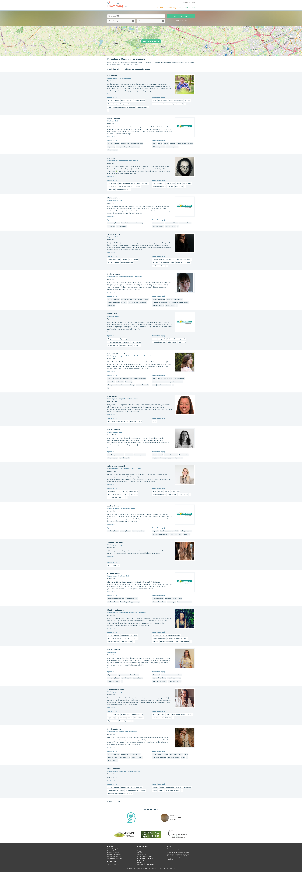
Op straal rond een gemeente (175, 849)
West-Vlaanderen (180, 852)
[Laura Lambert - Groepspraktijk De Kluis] (206, 46)
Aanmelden (140, 849)
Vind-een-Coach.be (112, 851)
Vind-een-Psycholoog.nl (114, 864)
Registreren (186, 2)
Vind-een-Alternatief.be (114, 858)
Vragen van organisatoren (144, 858)
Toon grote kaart (151, 41)
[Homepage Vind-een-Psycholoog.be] (121, 4)
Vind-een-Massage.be (113, 856)
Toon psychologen (181, 16)
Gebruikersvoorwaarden (169, 868)
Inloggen (139, 851)
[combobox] (121, 21)
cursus (184, 8)
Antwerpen (177, 854)
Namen (189, 857)
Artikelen (139, 860)
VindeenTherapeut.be (113, 849)
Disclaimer (159, 868)
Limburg (183, 854)
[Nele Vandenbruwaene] (228, 49)
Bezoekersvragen (142, 854)
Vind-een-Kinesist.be (113, 852)
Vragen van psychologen (144, 856)
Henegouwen (171, 857)
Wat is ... (139, 862)
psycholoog (168, 8)
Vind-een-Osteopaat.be (114, 854)
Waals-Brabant (179, 857)
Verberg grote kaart (151, 53)
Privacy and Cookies (151, 868)
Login (193, 2)
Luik (185, 857)
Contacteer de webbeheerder (145, 864)
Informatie (140, 852)
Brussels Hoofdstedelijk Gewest (181, 856)
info (193, 8)
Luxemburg (170, 859)
